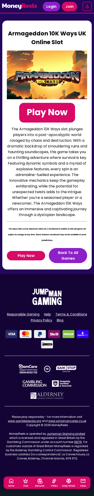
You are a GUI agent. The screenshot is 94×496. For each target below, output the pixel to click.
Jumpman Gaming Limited (66, 434)
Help (47, 314)
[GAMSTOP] (66, 369)
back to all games (68, 255)
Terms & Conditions (71, 314)
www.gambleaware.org (24, 421)
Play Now (26, 255)
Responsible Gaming (23, 314)
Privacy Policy (41, 320)
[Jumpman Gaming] (47, 303)
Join (69, 6)
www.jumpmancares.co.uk (67, 421)
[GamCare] (28, 369)
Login (51, 6)
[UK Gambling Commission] (34, 383)
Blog (60, 320)
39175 (78, 442)
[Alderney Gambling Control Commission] (47, 395)
